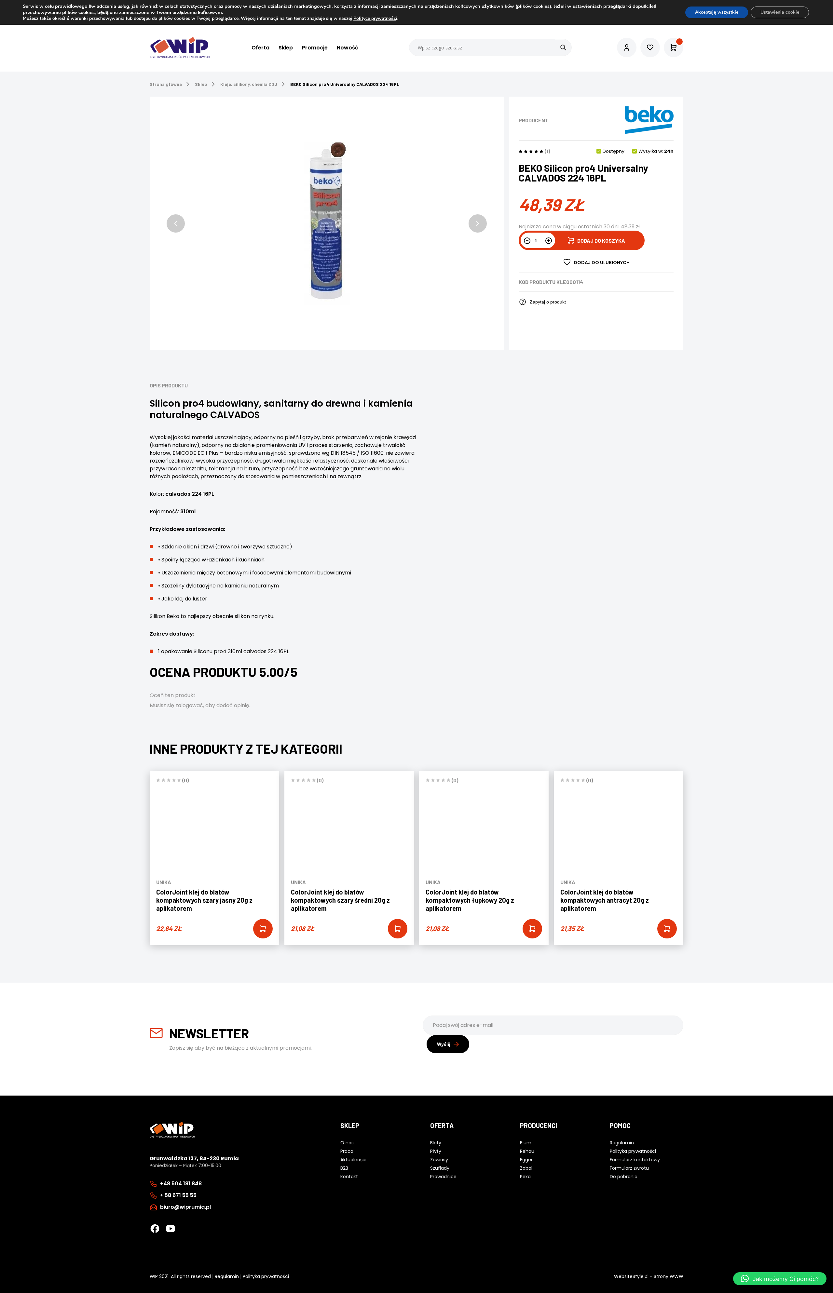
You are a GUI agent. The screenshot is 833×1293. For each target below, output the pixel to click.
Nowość (347, 47)
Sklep (286, 47)
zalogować (189, 705)
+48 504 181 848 (181, 1183)
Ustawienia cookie (779, 12)
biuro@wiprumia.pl (185, 1207)
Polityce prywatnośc (374, 18)
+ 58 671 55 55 (178, 1195)
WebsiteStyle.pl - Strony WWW (648, 1276)
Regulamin (227, 1276)
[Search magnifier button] (563, 47)
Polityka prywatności (266, 1276)
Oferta (260, 47)
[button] (175, 223)
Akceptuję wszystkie (716, 12)
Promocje (315, 47)
